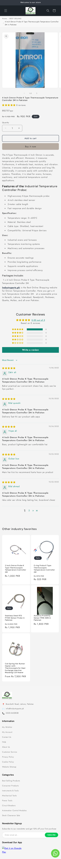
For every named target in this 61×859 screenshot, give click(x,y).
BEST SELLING (15, 18)
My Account (7, 732)
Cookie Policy (8, 762)
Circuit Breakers (9, 805)
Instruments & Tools (10, 790)
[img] (8, 368)
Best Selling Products (11, 780)
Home (4, 18)
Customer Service (9, 752)
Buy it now (30, 146)
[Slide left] (24, 93)
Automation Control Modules (14, 810)
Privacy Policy (8, 757)
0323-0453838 (12, 713)
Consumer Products (10, 785)
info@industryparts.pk (15, 708)
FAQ (4, 742)
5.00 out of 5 (38, 320)
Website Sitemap (9, 767)
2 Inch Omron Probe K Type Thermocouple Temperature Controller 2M (15, 568)
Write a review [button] (30, 349)
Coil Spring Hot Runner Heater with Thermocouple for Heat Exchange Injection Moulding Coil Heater (15, 668)
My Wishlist (7, 727)
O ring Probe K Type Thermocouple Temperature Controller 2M (44, 568)
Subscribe (51, 835)
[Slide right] (37, 93)
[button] (6, 11)
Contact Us (6, 737)
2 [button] (29, 510)
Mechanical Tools (9, 795)
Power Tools (7, 800)
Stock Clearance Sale (11, 815)
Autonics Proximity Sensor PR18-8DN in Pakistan (42, 618)
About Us (6, 747)
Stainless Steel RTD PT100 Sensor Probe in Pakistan (15, 618)
